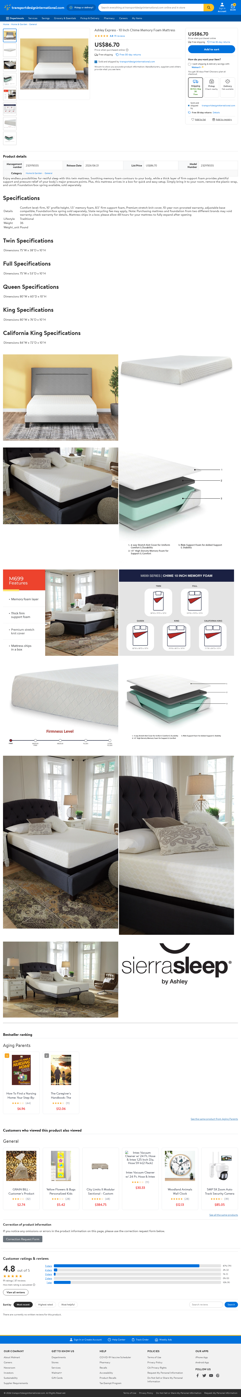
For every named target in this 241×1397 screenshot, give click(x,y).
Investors (8, 1372)
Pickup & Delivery (89, 18)
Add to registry (224, 119)
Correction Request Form (22, 1239)
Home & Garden (19, 24)
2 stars (48, 1278)
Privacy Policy (154, 1362)
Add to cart (211, 49)
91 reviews (119, 35)
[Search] (209, 7)
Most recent (23, 1304)
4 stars (48, 1270)
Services (32, 18)
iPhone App (201, 1357)
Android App (202, 1362)
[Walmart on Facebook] (197, 1375)
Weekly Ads (165, 1339)
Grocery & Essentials (65, 18)
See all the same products (223, 1215)
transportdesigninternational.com (137, 61)
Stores (55, 1362)
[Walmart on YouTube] (211, 1375)
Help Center (118, 1339)
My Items (137, 18)
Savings (46, 18)
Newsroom (9, 1367)
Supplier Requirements (16, 1383)
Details (216, 112)
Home (6, 24)
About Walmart (12, 1357)
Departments (17, 18)
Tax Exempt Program (110, 1383)
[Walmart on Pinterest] (218, 1375)
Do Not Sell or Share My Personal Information (178, 1393)
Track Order (142, 1339)
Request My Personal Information (165, 1372)
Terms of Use (154, 1357)
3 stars (48, 1274)
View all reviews (16, 1292)
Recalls (103, 1367)
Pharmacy (109, 18)
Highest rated (45, 1304)
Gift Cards (57, 1377)
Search (231, 1304)
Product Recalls (108, 1377)
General (33, 24)
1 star (49, 1282)
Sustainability (11, 1377)
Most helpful (68, 1304)
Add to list (200, 119)
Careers (123, 18)
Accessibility (106, 1372)
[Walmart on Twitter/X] (204, 1375)
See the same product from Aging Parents (214, 1119)
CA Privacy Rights (156, 1367)
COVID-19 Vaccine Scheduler (115, 1357)
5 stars (48, 1265)
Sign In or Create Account (88, 1339)
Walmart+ (57, 1372)
